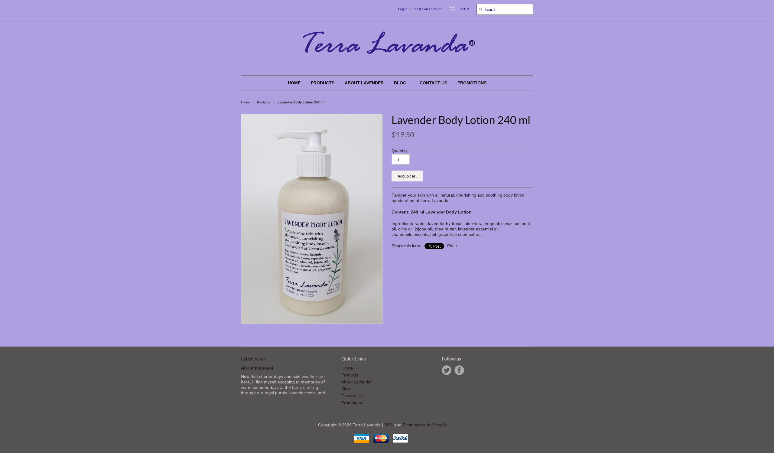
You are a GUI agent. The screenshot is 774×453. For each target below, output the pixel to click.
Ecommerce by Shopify (425, 424)
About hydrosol (257, 368)
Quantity (400, 150)
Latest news (253, 358)
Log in (403, 9)
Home (347, 368)
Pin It (452, 245)
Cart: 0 (463, 9)
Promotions (352, 402)
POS (388, 424)
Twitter (446, 370)
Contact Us (352, 395)
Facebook (459, 370)
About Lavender (356, 382)
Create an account (427, 9)
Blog (345, 388)
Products (263, 102)
